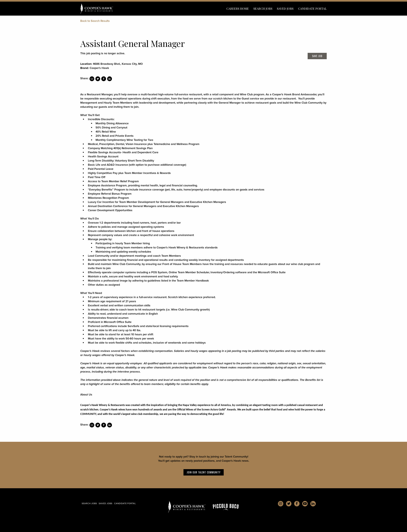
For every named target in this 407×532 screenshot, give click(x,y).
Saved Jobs (285, 8)
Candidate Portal (312, 8)
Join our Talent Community (204, 472)
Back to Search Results (95, 21)
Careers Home (237, 8)
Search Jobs (262, 8)
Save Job (317, 56)
